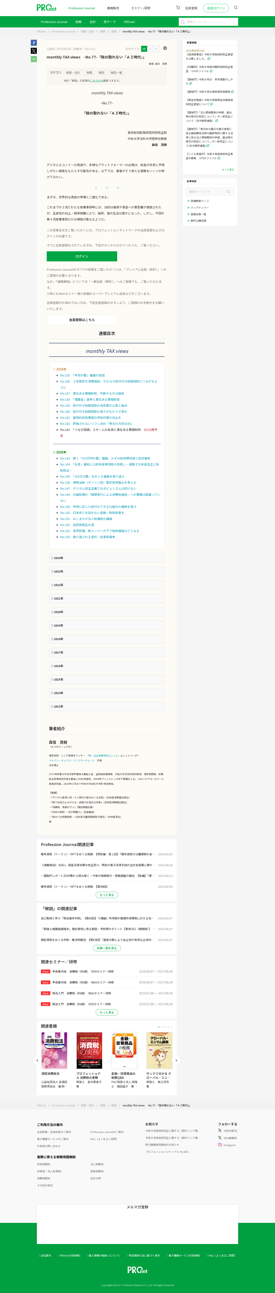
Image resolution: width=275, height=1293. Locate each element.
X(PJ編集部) (230, 1138)
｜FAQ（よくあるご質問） (221, 1255)
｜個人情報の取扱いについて (103, 1255)
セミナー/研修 (141, 8)
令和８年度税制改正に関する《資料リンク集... (172, 1138)
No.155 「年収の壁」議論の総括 (82, 375)
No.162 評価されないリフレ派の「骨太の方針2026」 (97, 423)
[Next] (176, 1060)
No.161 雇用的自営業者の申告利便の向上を (90, 417)
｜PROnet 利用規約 (68, 1255)
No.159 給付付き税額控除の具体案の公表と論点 (93, 405)
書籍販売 (113, 8)
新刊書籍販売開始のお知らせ (162, 1144)
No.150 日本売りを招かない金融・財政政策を (92, 512)
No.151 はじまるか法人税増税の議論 (86, 519)
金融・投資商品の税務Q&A (123, 1075)
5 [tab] (171, 1027)
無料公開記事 (198, 220)
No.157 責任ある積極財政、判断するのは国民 (92, 393)
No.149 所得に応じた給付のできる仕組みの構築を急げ (98, 506)
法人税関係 (96, 1164)
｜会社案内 (44, 1255)
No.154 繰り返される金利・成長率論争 (87, 537)
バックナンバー (200, 207)
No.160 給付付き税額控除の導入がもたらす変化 (93, 411)
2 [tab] (161, 1027)
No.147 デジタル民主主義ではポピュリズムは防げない (98, 488)
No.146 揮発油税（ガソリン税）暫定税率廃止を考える (98, 482)
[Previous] (37, 1060)
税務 (78, 22)
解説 (114, 31)
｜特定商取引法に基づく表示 (143, 1255)
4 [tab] (168, 1027)
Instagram (230, 1145)
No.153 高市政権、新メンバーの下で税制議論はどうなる (99, 531)
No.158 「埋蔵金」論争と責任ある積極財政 (90, 399)
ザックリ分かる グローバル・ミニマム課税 (158, 1077)
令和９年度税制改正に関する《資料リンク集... (172, 1131)
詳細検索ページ (200, 201)
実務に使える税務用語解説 (56, 1156)
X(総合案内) (230, 1131)
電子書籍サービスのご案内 (52, 1139)
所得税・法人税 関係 (49, 1171)
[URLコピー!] (34, 61)
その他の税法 (45, 1185)
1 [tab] (158, 1027)
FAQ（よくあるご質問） (104, 1139)
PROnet (41, 31)
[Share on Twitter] (34, 53)
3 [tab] (165, 1027)
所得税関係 (43, 1164)
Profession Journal (81, 8)
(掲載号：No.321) (84, 49)
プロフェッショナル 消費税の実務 (88, 1075)
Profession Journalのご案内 (107, 1132)
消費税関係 (43, 1178)
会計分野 (95, 1178)
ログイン (81, 256)
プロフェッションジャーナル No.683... (167, 1152)
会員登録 (191, 8)
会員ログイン (216, 8)
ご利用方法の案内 (50, 1124)
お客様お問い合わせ (49, 1146)
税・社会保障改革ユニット (103, 755)
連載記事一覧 (198, 214)
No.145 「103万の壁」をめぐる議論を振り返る (92, 476)
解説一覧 (116, 72)
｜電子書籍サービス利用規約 (183, 1255)
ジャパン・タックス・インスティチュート (72, 760)
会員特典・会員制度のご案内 (54, 1132)
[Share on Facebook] (34, 45)
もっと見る (107, 895)
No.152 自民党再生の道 (77, 525)
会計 (93, 22)
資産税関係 (96, 1171)
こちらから (96, 80)
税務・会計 (87, 31)
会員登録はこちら (82, 319)
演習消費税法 (50, 1073)
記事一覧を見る (107, 948)
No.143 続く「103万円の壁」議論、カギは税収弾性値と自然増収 (105, 458)
